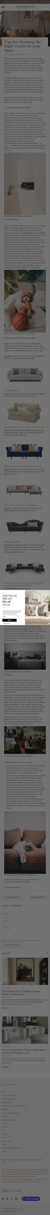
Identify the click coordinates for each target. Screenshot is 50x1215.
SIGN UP (9, 620)
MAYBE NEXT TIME (6, 623)
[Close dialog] (49, 591)
